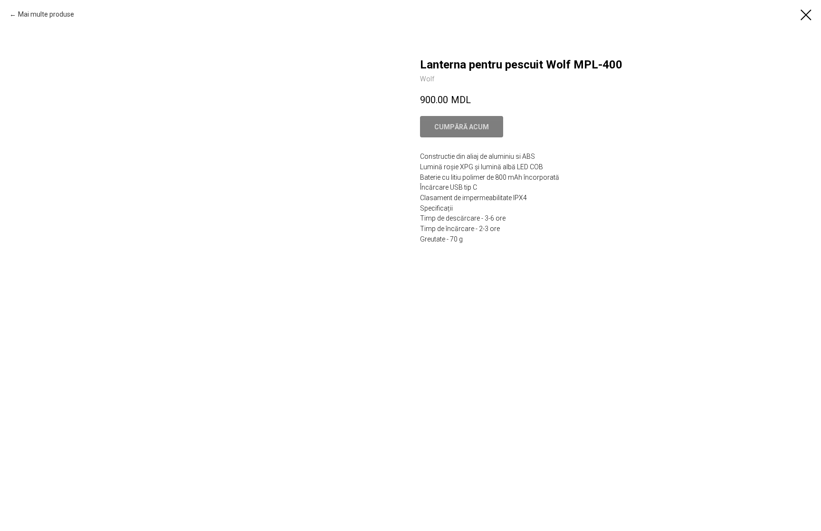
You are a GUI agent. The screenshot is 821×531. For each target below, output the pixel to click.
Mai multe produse (46, 14)
